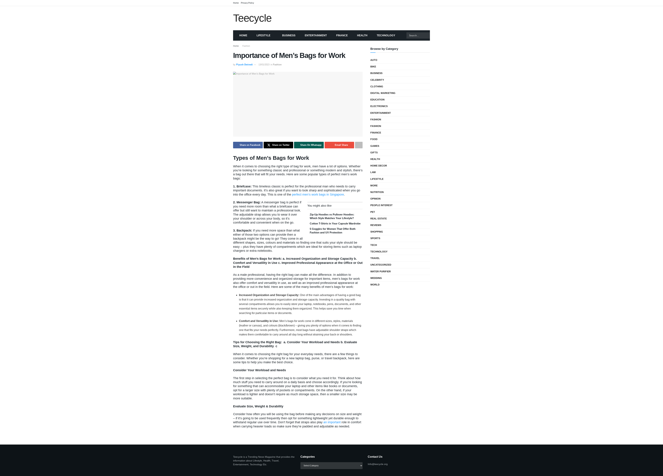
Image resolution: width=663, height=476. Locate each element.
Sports (375, 238)
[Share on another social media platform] (359, 145)
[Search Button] (434, 35)
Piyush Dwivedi (244, 64)
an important (332, 422)
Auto (373, 60)
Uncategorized (380, 264)
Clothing (376, 86)
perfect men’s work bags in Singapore (318, 194)
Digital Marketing (382, 93)
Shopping (376, 231)
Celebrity (377, 79)
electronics (379, 106)
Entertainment (316, 35)
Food (373, 139)
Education (377, 99)
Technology (386, 35)
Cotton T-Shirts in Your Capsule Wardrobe (335, 223)
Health (362, 35)
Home (236, 3)
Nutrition (377, 192)
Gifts (374, 152)
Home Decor (378, 165)
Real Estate (378, 218)
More (374, 185)
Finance (342, 35)
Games (374, 146)
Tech (373, 245)
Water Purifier (380, 271)
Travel (375, 258)
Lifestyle (263, 35)
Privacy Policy (247, 3)
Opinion (375, 198)
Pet (372, 212)
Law (373, 172)
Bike (373, 66)
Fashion (246, 46)
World (374, 284)
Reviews (375, 225)
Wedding (376, 278)
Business (288, 35)
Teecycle (252, 18)
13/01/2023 (264, 64)
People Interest (381, 205)
